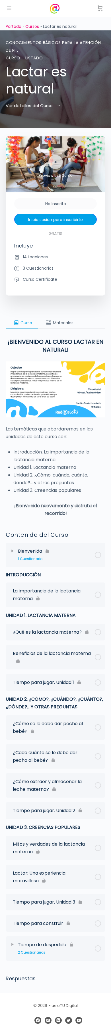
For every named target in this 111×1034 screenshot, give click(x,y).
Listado (34, 58)
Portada (13, 26)
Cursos (32, 26)
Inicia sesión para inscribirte (55, 219)
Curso (14, 58)
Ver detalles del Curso (30, 106)
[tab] (22, 323)
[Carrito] (100, 8)
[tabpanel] (55, 423)
